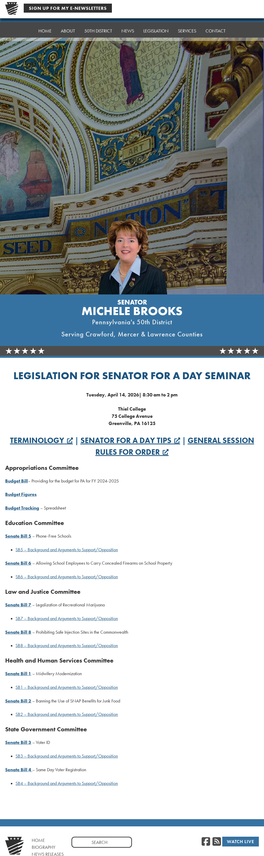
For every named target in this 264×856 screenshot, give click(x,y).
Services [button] (187, 31)
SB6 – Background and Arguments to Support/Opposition (66, 577)
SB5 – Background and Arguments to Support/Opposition (66, 550)
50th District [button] (98, 31)
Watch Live (240, 841)
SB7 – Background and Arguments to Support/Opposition (66, 618)
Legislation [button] (156, 31)
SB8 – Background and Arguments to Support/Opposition (66, 645)
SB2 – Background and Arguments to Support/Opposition (66, 714)
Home (45, 31)
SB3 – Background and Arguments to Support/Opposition (66, 756)
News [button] (127, 31)
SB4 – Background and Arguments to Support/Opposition (66, 783)
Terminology (37, 440)
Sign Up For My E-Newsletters (68, 8)
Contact (215, 31)
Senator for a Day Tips (125, 440)
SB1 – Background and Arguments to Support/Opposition (66, 687)
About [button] (68, 31)
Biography (43, 847)
